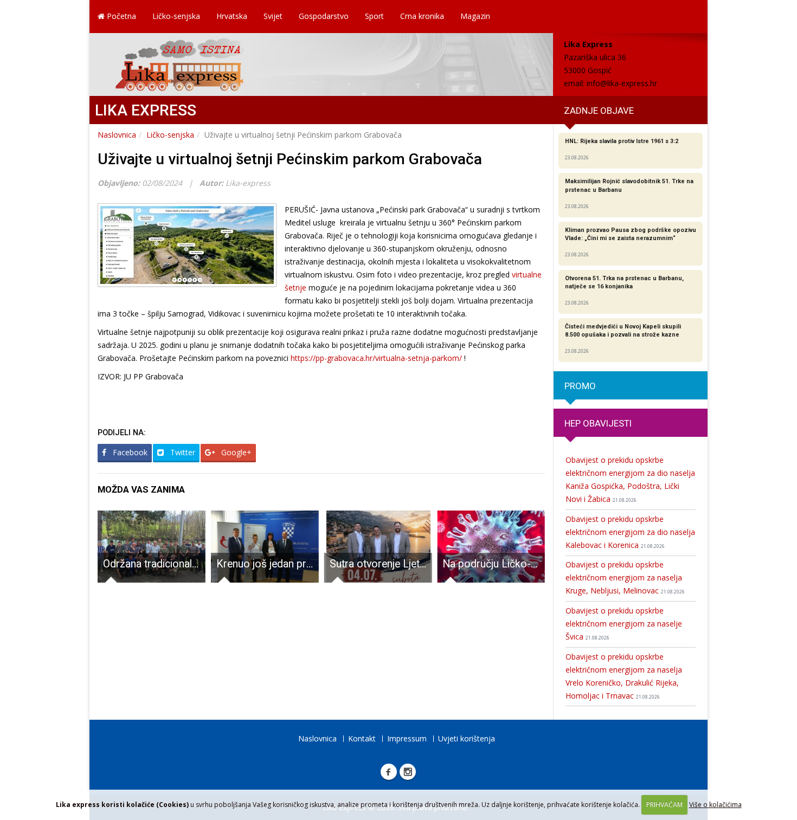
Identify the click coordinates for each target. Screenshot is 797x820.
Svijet (272, 16)
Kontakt (362, 738)
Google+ (235, 452)
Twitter (181, 452)
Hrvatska (231, 16)
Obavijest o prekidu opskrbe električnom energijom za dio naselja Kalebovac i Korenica (630, 532)
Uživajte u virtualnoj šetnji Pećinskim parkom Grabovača (290, 159)
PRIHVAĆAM (664, 804)
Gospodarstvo (324, 16)
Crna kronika (422, 16)
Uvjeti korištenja (466, 738)
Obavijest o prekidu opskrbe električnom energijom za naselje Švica (623, 623)
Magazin (475, 16)
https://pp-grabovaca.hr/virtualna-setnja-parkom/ (376, 358)
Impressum (407, 738)
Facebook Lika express (389, 772)
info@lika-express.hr (622, 83)
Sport (374, 16)
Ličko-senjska (176, 16)
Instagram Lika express (408, 772)
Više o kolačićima (715, 804)
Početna (120, 16)
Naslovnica (117, 135)
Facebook (129, 452)
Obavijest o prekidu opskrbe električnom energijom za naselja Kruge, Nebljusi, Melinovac (625, 577)
